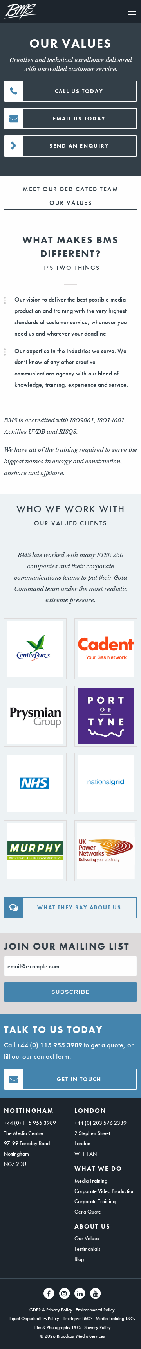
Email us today (79, 118)
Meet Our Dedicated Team (71, 189)
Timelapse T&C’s (77, 1318)
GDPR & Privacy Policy (50, 1310)
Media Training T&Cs (115, 1318)
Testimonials (87, 1248)
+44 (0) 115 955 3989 (49, 1044)
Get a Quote (87, 1211)
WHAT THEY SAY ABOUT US (79, 907)
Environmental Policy (95, 1310)
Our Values (86, 1238)
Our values (70, 203)
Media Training (90, 1180)
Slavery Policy (97, 1327)
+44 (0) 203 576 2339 (100, 1122)
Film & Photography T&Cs (57, 1327)
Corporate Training (95, 1201)
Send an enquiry (79, 145)
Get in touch (79, 1079)
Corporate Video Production (104, 1191)
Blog (79, 1259)
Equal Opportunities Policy (34, 1318)
